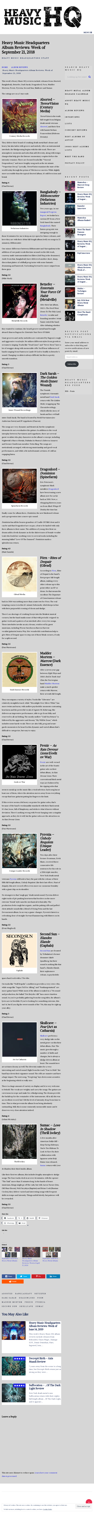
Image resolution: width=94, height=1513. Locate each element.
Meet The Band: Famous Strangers (84, 232)
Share (10, 1276)
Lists (68, 124)
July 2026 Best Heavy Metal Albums (83, 302)
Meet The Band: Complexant (84, 313)
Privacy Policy (75, 163)
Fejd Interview (83, 253)
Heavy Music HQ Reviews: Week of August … (84, 196)
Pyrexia (13, 879)
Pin (40, 1276)
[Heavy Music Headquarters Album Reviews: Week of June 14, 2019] (14, 1330)
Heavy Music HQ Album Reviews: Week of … (84, 267)
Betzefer (43, 315)
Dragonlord (53, 489)
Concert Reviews (76, 130)
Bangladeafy (45, 226)
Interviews (72, 117)
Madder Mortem (52, 683)
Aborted (43, 126)
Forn (40, 1298)
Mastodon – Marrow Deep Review (83, 184)
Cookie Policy (47, 1509)
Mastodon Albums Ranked (83, 219)
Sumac (43, 1165)
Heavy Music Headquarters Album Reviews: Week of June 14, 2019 (44, 1326)
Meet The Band (74, 157)
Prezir (43, 762)
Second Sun (45, 951)
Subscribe (72, 364)
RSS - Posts (70, 391)
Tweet (25, 1276)
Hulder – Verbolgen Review (81, 291)
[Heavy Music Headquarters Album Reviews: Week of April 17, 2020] (31, 1252)
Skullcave (44, 1036)
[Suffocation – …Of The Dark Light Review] (14, 1393)
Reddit (14, 1281)
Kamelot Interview (81, 207)
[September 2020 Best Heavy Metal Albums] (11, 1252)
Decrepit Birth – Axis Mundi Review (41, 1360)
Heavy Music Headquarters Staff (25, 58)
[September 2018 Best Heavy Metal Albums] (52, 1252)
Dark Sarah (54, 397)
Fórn (54, 570)
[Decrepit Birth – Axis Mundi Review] (14, 1366)
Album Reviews (74, 111)
